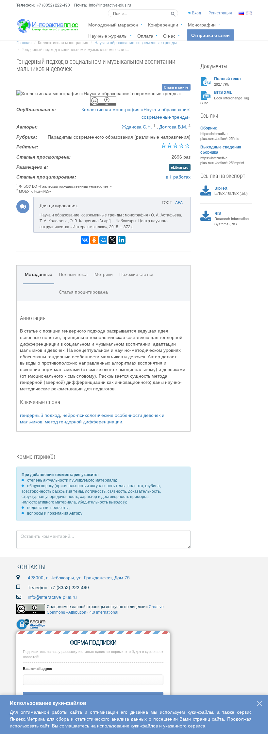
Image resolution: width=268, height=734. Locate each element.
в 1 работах (178, 176)
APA (179, 202)
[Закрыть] (259, 703)
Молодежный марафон (113, 24)
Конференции (163, 24)
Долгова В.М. (173, 126)
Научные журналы (107, 35)
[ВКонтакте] (85, 240)
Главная (24, 42)
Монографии (202, 24)
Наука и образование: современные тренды (135, 42)
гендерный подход (40, 415)
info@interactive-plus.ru (52, 597)
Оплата (145, 35)
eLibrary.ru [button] (179, 167)
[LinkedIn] (122, 240)
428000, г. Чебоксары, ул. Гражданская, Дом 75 (79, 577)
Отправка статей (210, 35)
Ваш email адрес (37, 668)
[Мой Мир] (103, 240)
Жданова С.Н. (137, 126)
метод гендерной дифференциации (83, 421)
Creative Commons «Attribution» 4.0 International (105, 609)
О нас (169, 35)
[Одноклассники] (94, 240)
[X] (112, 240)
